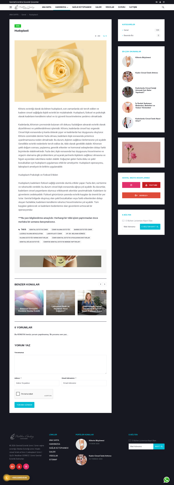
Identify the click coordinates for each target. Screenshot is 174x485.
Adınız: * (18, 378)
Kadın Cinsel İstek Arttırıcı (146, 73)
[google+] (12, 466)
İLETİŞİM (133, 7)
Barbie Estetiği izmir (83, 230)
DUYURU (121, 7)
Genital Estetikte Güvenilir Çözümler (24, 2)
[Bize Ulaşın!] (166, 480)
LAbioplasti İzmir (54, 234)
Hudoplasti (33, 15)
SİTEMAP (53, 459)
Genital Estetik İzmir (38, 230)
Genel (24, 15)
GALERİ (98, 7)
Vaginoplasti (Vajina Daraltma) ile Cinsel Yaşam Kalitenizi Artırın (92, 308)
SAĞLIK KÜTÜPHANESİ (81, 7)
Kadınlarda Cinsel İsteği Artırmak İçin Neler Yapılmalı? (145, 90)
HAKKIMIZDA (60, 7)
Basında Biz (128, 35)
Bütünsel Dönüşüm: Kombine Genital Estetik (29, 310)
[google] (156, 2)
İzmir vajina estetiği (61, 230)
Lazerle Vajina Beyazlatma (31, 234)
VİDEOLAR (110, 7)
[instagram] (164, 2)
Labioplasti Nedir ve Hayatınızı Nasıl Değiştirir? (60, 308)
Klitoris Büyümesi (143, 57)
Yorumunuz (19, 352)
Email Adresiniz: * (69, 378)
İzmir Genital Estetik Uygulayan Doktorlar (71, 238)
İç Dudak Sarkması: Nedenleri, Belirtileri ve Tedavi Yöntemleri (145, 105)
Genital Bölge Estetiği (29, 242)
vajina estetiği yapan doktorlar (34, 238)
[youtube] (160, 2)
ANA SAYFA (46, 7)
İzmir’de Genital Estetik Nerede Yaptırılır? (61, 242)
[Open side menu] (10, 7)
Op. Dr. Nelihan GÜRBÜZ (75, 234)
